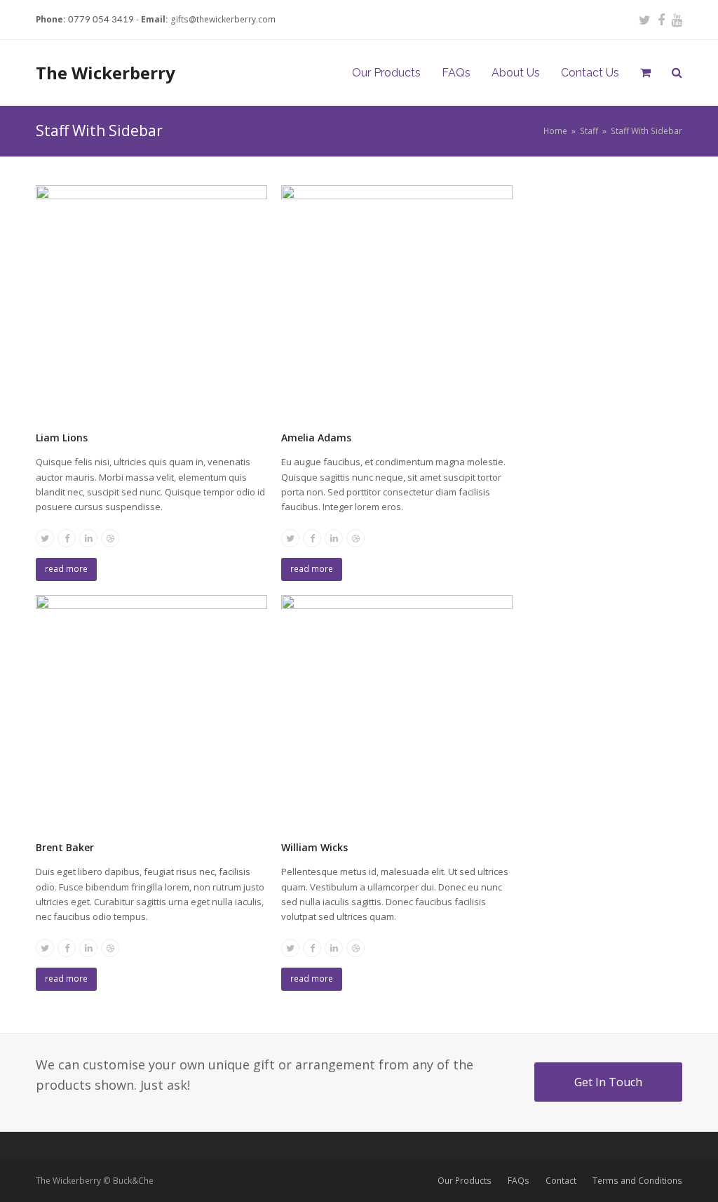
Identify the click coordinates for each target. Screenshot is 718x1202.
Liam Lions (62, 437)
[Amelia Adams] (397, 299)
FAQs (518, 1181)
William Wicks (314, 847)
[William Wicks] (397, 709)
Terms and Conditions (637, 1181)
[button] (645, 73)
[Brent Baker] (151, 709)
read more (66, 569)
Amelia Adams (316, 437)
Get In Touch (608, 1082)
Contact (561, 1181)
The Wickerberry (105, 72)
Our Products (465, 1181)
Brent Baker (65, 847)
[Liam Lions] (151, 299)
